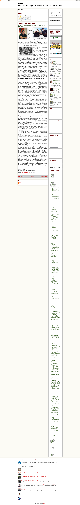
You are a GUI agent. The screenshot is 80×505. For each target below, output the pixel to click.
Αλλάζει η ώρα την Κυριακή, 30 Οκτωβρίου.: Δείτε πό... (55, 276)
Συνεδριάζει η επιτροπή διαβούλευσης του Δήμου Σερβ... (54, 334)
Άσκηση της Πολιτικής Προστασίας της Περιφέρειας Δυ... (55, 242)
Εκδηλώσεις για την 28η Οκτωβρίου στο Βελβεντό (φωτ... (54, 239)
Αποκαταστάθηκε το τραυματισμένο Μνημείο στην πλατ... (55, 291)
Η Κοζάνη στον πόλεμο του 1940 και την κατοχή (55, 233)
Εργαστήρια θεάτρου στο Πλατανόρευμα (54, 237)
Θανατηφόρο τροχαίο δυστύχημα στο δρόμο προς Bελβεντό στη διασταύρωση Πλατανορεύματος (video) (33, 476)
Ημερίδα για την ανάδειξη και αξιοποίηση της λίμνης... (55, 423)
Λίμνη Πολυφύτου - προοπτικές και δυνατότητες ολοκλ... (55, 392)
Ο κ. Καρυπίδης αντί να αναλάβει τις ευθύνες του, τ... (55, 318)
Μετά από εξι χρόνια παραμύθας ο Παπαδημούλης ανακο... (55, 384)
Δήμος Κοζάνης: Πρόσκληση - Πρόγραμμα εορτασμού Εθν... (55, 341)
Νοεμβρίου (52, 185)
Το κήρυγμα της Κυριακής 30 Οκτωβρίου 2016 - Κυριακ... (55, 214)
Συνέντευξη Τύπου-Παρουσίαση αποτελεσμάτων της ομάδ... (55, 396)
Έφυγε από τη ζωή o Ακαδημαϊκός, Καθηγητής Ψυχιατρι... (54, 209)
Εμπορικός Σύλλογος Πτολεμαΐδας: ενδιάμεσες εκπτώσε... (54, 262)
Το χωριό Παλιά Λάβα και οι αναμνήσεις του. (54, 380)
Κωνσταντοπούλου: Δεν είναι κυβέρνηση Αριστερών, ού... (55, 390)
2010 (51, 453)
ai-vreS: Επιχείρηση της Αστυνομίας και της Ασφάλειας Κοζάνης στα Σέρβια (30, 480)
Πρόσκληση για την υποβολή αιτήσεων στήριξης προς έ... (55, 421)
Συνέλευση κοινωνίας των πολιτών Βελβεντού (54, 411)
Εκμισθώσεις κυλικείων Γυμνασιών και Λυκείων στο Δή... (55, 190)
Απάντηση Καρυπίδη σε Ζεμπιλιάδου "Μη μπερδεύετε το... (55, 298)
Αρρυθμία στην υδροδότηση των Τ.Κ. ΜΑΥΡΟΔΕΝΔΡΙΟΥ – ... (55, 343)
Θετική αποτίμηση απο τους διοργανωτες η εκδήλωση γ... (55, 319)
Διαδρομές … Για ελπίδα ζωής (55, 399)
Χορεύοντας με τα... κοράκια (54, 378)
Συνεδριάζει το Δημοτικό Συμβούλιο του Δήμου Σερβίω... (54, 260)
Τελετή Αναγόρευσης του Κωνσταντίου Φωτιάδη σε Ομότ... (54, 296)
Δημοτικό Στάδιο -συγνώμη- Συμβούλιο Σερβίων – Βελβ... (55, 321)
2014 (51, 448)
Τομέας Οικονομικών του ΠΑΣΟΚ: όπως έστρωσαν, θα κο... (55, 419)
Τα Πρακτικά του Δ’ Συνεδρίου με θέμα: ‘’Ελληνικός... (55, 207)
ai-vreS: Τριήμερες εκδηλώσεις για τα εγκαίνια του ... (55, 302)
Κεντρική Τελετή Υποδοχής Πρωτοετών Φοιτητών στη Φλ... (55, 265)
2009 (51, 454)
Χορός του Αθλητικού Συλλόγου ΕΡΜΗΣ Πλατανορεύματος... (55, 289)
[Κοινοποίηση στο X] (33, 172)
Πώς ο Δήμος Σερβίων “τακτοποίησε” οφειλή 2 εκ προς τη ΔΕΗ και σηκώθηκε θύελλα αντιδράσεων (57, 62)
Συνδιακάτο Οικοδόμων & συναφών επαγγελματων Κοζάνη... (54, 226)
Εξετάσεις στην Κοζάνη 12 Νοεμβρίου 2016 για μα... (54, 339)
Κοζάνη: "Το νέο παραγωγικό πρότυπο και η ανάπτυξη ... (55, 368)
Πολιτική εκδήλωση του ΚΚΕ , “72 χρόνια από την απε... (55, 409)
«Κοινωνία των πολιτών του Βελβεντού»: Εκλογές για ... (55, 309)
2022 (51, 176)
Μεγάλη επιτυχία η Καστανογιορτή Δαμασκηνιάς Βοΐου (55, 196)
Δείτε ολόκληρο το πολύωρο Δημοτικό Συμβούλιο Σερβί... (55, 323)
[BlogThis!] (32, 172)
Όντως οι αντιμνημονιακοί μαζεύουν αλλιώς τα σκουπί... (55, 336)
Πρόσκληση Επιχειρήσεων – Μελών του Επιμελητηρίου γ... (55, 412)
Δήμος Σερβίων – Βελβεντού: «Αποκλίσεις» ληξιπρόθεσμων (55, 331)
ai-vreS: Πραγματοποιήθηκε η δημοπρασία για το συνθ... (55, 282)
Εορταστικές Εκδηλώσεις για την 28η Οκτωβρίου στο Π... (55, 235)
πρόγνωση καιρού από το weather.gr (24, 20)
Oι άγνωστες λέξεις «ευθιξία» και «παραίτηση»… (55, 205)
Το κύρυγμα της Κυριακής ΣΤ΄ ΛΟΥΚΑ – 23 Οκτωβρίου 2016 (55, 382)
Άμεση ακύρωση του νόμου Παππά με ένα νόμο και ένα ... (55, 249)
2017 (51, 182)
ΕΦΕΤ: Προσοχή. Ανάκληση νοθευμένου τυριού (54, 414)
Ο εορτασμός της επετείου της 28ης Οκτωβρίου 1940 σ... (55, 230)
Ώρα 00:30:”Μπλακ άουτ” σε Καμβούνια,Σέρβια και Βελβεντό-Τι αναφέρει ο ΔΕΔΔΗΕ (57, 89)
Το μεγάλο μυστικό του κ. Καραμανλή (54, 387)
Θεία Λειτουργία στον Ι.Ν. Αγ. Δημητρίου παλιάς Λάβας (55, 357)
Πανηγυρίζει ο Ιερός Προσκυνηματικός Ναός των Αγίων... (55, 307)
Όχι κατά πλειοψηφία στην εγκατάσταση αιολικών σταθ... (55, 394)
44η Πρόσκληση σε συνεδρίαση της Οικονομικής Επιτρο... (55, 269)
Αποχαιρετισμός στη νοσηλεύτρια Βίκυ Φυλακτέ (56, 68)
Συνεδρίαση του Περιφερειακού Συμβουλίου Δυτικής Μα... (55, 267)
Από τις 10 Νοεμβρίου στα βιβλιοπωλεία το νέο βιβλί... (55, 250)
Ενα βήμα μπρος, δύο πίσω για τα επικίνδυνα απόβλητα (55, 370)
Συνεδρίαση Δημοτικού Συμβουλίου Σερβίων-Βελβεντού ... (54, 417)
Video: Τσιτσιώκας (53, 361)
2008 (51, 455)
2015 (51, 447)
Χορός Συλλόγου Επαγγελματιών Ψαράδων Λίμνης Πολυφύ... (54, 352)
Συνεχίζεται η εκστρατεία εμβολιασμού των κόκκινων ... (55, 194)
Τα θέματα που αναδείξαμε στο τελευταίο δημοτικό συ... (55, 311)
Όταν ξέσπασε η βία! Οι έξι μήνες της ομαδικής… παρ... (55, 365)
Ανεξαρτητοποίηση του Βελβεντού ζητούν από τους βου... (55, 326)
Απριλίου (52, 442)
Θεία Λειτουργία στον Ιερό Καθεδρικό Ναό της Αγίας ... (55, 429)
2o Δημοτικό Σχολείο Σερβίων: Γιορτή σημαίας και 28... (55, 329)
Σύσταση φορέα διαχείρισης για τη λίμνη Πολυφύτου (55, 363)
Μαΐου (52, 441)
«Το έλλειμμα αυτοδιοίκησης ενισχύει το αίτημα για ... (54, 398)
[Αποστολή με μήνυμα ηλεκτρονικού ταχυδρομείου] (31, 172)
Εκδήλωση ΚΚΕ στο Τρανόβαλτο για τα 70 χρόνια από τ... (55, 270)
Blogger (44, 503)
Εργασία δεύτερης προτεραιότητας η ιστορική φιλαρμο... (55, 228)
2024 (51, 174)
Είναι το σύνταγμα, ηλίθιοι (54, 245)
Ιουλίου (52, 439)
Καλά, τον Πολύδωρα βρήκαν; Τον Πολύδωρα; (55, 221)
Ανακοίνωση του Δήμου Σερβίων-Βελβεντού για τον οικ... (55, 377)
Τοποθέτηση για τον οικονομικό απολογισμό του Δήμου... (55, 255)
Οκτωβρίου (52, 186)
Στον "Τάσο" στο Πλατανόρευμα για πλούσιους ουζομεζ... (55, 287)
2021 (51, 177)
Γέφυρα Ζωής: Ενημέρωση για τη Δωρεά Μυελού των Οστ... (55, 272)
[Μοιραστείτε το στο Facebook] (34, 172)
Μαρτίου (52, 443)
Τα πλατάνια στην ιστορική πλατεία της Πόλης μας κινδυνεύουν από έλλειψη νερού (57, 95)
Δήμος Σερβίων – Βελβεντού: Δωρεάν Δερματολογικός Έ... (55, 316)
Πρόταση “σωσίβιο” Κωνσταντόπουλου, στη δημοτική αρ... (54, 360)
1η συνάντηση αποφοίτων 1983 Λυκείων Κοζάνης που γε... (55, 371)
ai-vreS (21, 3)
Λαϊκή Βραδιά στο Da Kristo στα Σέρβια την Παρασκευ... (55, 328)
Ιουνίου (52, 440)
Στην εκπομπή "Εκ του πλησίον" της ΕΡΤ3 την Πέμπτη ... (55, 347)
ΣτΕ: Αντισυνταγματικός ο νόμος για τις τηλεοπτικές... (55, 285)
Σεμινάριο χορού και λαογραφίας (55, 385)
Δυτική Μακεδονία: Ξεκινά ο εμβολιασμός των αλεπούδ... (55, 300)
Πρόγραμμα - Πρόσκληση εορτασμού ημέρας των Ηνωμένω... (54, 433)
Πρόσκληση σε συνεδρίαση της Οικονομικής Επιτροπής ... (55, 407)
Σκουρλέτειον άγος (53, 314)
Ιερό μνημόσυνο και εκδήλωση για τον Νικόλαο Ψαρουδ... (55, 374)
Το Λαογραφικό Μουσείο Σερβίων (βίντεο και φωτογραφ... (54, 212)
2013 (51, 449)
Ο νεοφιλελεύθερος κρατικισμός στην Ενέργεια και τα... (55, 202)
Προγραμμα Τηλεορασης (55, 147)
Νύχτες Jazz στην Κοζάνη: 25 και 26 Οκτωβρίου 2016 (55, 354)
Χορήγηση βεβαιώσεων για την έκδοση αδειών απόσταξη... (55, 430)
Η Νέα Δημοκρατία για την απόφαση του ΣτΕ (54, 274)
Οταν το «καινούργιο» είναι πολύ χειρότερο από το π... (55, 313)
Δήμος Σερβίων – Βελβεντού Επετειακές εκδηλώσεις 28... (55, 247)
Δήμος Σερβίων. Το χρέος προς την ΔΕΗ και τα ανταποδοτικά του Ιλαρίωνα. (57, 74)
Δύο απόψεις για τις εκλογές (54, 366)
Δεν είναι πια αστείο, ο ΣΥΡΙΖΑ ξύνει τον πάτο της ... (55, 219)
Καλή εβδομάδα (53, 373)
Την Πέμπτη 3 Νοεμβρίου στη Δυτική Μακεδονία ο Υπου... (55, 192)
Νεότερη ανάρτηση (21, 176)
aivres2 (20, 183)
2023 (51, 175)
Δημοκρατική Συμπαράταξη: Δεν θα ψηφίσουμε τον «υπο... (55, 218)
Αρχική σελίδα (32, 176)
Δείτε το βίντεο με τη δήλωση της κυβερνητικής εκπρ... (55, 280)
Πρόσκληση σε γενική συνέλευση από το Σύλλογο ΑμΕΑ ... (55, 253)
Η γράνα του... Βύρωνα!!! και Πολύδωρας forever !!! (55, 216)
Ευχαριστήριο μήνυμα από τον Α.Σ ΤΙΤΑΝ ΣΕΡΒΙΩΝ (55, 337)
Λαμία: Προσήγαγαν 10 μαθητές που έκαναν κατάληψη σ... (55, 403)
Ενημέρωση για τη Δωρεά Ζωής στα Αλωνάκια (55, 435)
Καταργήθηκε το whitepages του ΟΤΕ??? (26, 461)
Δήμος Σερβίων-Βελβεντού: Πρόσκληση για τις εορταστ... (55, 355)
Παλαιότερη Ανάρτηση (43, 176)
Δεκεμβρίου (52, 184)
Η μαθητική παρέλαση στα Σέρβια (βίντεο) (54, 244)
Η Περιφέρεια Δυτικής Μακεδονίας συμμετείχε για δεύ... (55, 305)
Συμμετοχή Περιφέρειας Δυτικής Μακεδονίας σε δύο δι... (55, 345)
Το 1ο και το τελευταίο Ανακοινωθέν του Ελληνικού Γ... (55, 257)
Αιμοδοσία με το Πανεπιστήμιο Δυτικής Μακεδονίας (55, 200)
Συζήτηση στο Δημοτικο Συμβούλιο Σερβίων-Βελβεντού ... (54, 349)
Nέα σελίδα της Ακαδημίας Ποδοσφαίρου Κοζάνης (54, 427)
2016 (51, 183)
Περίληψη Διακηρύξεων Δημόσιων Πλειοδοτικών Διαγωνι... (54, 401)
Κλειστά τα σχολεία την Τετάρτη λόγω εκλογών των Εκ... (55, 198)
